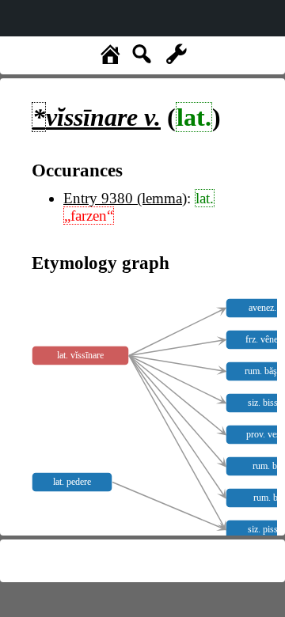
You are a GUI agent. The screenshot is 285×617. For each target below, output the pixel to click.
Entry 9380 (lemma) (125, 198)
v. (96, 117)
